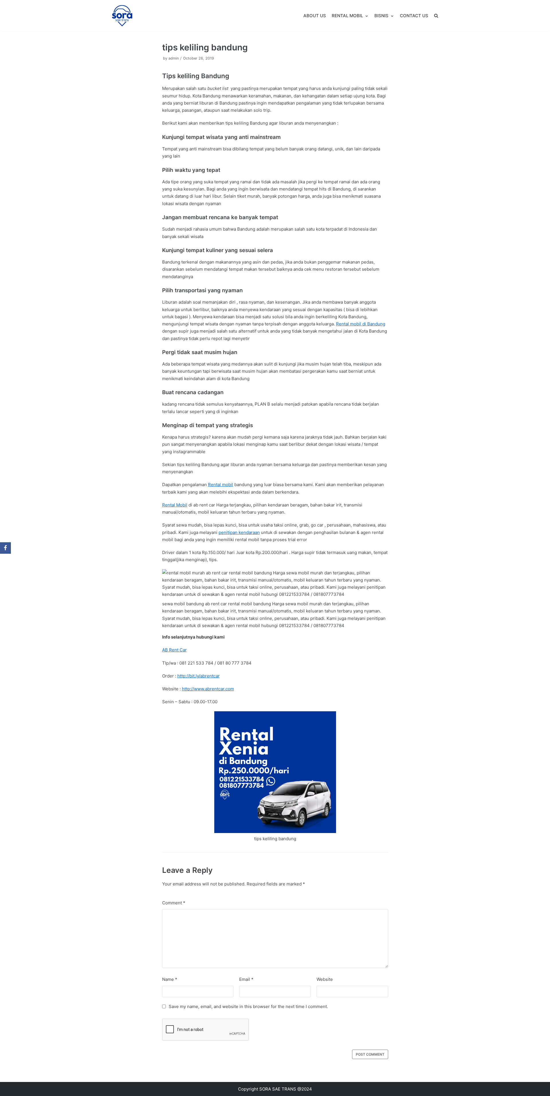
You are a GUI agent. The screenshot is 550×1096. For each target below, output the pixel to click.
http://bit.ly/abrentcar (198, 676)
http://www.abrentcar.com (208, 689)
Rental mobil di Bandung (360, 324)
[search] (436, 15)
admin (173, 58)
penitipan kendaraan (239, 532)
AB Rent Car (174, 650)
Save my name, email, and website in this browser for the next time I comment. (248, 1006)
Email (246, 979)
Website (325, 979)
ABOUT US (314, 15)
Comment (173, 903)
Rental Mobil (174, 505)
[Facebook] (5, 548)
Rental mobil (220, 484)
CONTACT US (414, 15)
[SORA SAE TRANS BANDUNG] (122, 15)
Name (169, 979)
